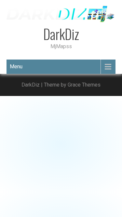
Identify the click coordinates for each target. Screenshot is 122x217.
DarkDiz (61, 34)
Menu (16, 66)
